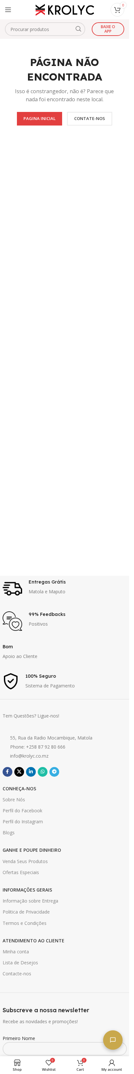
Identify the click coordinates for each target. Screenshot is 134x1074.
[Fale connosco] (113, 1040)
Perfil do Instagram (23, 821)
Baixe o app (108, 29)
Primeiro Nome (19, 1038)
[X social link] (19, 772)
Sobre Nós (14, 799)
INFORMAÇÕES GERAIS (27, 890)
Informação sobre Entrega (30, 901)
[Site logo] (64, 9)
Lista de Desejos (20, 962)
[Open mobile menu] (8, 9)
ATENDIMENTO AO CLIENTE (33, 940)
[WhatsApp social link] (42, 772)
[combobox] (45, 29)
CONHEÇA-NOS (19, 788)
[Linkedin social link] (31, 772)
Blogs (9, 832)
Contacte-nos (17, 973)
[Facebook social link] (7, 772)
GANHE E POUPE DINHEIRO (32, 850)
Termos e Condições (25, 923)
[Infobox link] (65, 588)
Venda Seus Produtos (25, 861)
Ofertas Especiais (21, 872)
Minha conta (16, 951)
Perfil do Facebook (22, 810)
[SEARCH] (78, 29)
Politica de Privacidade (26, 912)
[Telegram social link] (54, 772)
